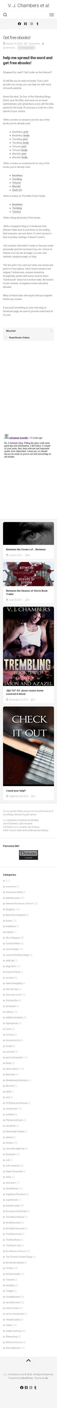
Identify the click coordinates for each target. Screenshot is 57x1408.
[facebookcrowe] (19, 24)
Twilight (9, 1291)
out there (10, 1114)
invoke (9, 1046)
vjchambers (9, 47)
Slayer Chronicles (14, 1171)
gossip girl (11, 1006)
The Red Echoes (13, 1234)
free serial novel (13, 995)
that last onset (12, 1205)
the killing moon (13, 1222)
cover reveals (12, 949)
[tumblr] (38, 24)
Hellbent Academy (14, 1017)
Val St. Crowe (12, 1308)
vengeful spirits (13, 1319)
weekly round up (13, 1331)
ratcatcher (11, 1126)
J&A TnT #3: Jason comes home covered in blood (24, 692)
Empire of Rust (13, 972)
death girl (10, 960)
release (9, 1137)
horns (9, 1029)
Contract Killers (13, 943)
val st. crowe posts (15, 1314)
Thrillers (10, 1268)
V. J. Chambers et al (28, 5)
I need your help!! (16, 790)
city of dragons (13, 938)
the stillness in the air (15, 1251)
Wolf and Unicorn (14, 1342)
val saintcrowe (13, 1302)
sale (8, 1160)
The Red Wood (13, 1240)
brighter (9, 932)
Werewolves (11, 1336)
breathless (11, 926)
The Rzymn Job (13, 1245)
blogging (10, 909)
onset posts (11, 1108)
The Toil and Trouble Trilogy (19, 1257)
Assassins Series (14, 892)
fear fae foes (12, 989)
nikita (8, 1091)
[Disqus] (28, 388)
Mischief (10, 1086)
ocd (8, 1097)
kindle (26, 135)
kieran (9, 1063)
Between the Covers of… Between (26, 549)
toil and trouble (13, 1274)
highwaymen (12, 1023)
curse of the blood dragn (17, 955)
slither (9, 1177)
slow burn (10, 1183)
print (26, 132)
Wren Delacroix (13, 1348)
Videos (9, 1325)
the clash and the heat (16, 1211)
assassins (11, 886)
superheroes (12, 1200)
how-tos (10, 1034)
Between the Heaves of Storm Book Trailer (27, 592)
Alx (46, 1378)
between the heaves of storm (19, 903)
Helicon (9, 1012)
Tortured (10, 1279)
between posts (13, 898)
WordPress (27, 1378)
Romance (10, 1154)
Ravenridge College (15, 1131)
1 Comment (34, 43)
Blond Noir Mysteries (16, 915)
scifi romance (12, 1165)
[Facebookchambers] (25, 24)
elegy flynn (11, 966)
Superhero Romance (16, 1194)
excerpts (10, 977)
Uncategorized (26, 47)
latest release (12, 1069)
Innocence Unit (13, 1040)
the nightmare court (15, 1228)
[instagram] (32, 24)
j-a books (10, 1051)
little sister (10, 1074)
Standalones (12, 1188)
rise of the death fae (15, 1148)
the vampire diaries (15, 1262)
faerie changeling (14, 983)
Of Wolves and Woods (16, 1103)
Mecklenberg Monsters (17, 1080)
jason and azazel (14, 1057)
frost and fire (12, 1000)
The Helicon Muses (15, 1217)
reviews (9, 1143)
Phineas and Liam (14, 1120)
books (9, 921)
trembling (10, 1285)
